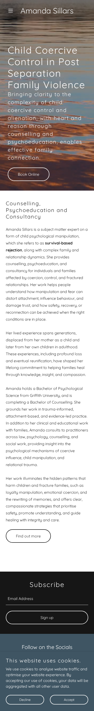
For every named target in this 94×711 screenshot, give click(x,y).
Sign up (47, 617)
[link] (47, 12)
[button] (12, 10)
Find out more (28, 536)
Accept (69, 699)
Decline (25, 699)
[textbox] (47, 598)
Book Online (28, 174)
